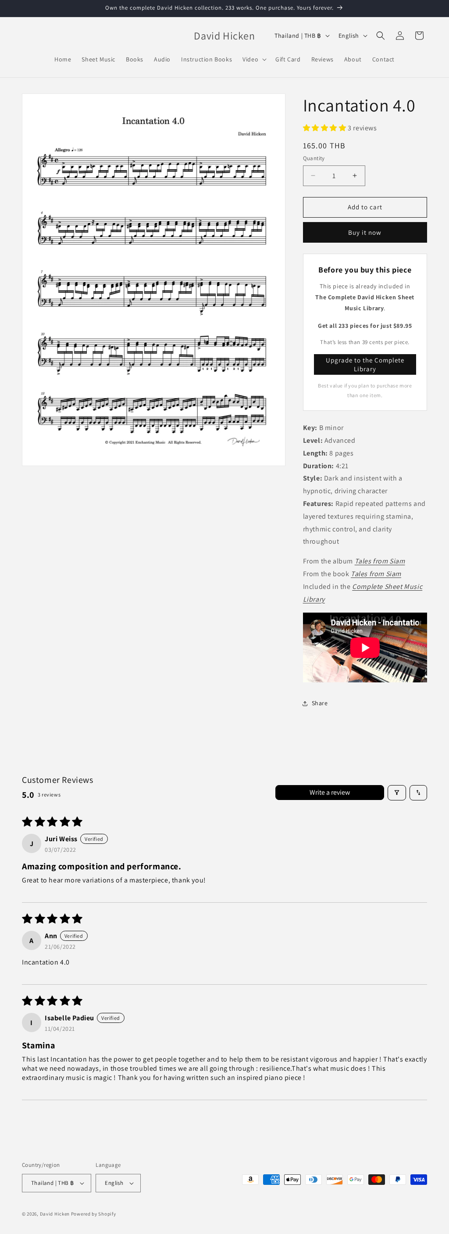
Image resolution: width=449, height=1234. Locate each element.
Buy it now (364, 232)
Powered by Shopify (93, 1214)
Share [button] (320, 703)
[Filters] (397, 792)
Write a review (330, 792)
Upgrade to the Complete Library (365, 364)
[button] (253, 59)
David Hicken (55, 1214)
